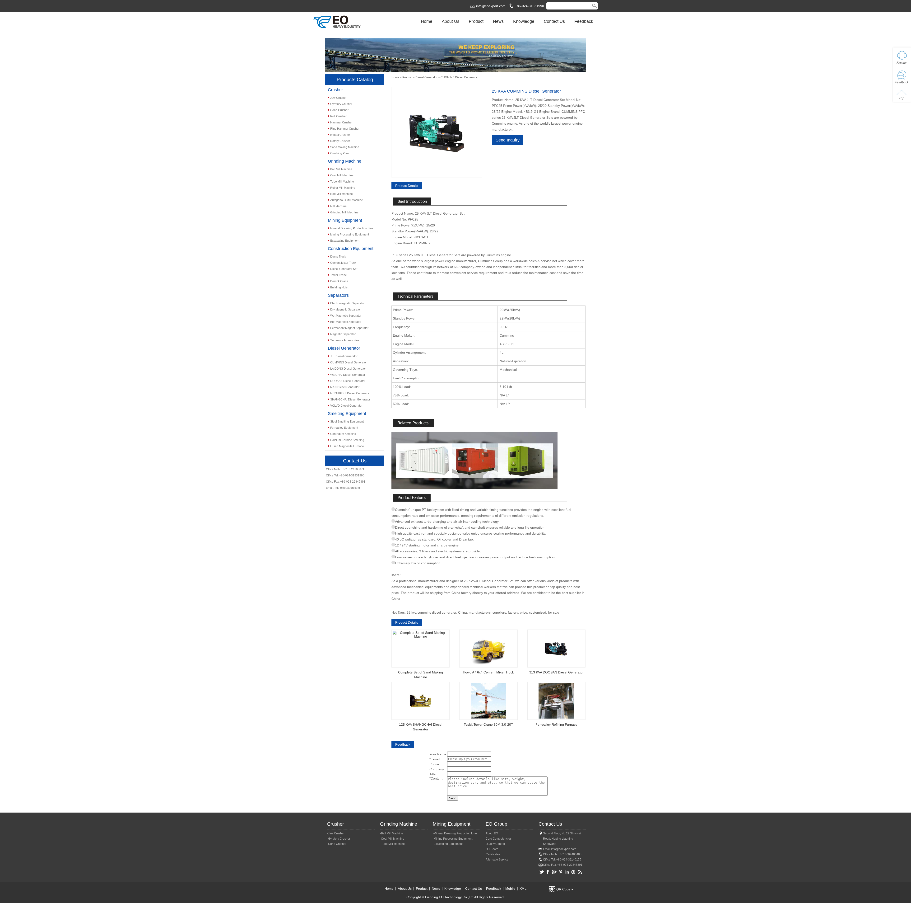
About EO (492, 833)
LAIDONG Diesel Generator (348, 368)
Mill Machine (338, 206)
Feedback (583, 21)
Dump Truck (338, 256)
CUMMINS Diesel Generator (348, 362)
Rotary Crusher (340, 141)
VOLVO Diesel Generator (346, 405)
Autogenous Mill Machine (346, 200)
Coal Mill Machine (341, 175)
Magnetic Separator (343, 334)
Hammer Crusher (341, 122)
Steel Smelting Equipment (347, 421)
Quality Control (495, 844)
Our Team (492, 849)
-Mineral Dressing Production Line (455, 833)
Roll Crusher (338, 116)
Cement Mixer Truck (343, 262)
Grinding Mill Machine (344, 212)
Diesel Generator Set (343, 269)
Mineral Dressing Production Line (351, 228)
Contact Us (554, 21)
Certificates (493, 854)
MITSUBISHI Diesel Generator (349, 393)
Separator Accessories (344, 340)
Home (426, 21)
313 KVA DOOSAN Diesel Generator (556, 672)
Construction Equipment (350, 248)
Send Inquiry (508, 140)
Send (452, 798)
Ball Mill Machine (341, 169)
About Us (450, 21)
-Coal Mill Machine (392, 838)
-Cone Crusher (336, 844)
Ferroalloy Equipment (344, 427)
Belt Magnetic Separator (345, 322)
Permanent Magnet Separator (349, 328)
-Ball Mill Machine (391, 833)
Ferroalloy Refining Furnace (556, 724)
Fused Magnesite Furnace (347, 446)
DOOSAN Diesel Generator (347, 381)
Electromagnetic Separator (347, 303)
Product (476, 21)
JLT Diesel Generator (344, 356)
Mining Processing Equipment (349, 234)
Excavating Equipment (344, 240)
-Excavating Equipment (448, 844)
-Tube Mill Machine (392, 844)
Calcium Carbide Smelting (347, 440)
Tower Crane (338, 275)
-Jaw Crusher (335, 833)
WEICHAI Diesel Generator (347, 374)
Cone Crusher (339, 110)
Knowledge (523, 21)
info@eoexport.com (491, 6)
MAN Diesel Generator (344, 387)
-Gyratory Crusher (338, 838)
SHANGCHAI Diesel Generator (350, 399)
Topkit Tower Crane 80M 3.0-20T (488, 724)
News (498, 21)
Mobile (510, 888)
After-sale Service (497, 859)
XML (523, 888)
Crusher (335, 89)
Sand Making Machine (344, 147)
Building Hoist (339, 287)
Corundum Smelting (343, 434)
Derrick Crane (339, 281)
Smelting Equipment (347, 413)
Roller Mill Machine (342, 187)
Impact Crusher (340, 134)
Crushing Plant (339, 153)
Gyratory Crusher (341, 104)
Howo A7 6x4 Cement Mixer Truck (488, 672)
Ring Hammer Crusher (344, 128)
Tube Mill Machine (342, 181)
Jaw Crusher (338, 97)
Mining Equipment (345, 220)
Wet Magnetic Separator (345, 315)
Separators (338, 295)
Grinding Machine (344, 161)
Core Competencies (498, 838)
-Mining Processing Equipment (452, 838)
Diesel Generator (344, 348)
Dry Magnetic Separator (345, 309)
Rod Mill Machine (341, 194)
